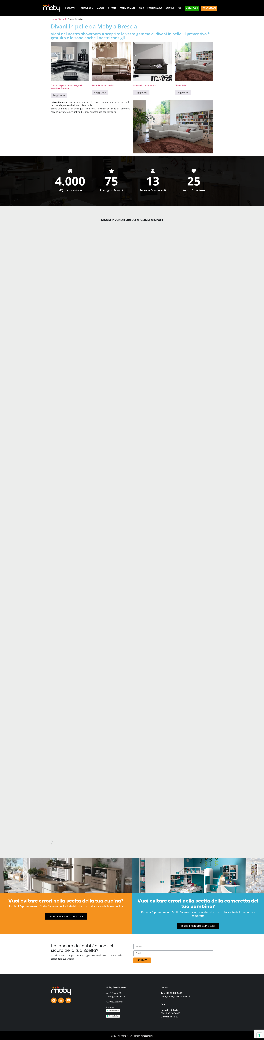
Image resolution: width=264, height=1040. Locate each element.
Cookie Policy (114, 1016)
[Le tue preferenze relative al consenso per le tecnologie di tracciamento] (259, 1035)
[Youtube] (68, 1000)
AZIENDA (170, 8)
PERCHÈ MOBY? (154, 8)
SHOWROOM (87, 8)
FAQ (180, 8)
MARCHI (101, 8)
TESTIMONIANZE (127, 8)
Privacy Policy (114, 1010)
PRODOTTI (70, 8)
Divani (62, 19)
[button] (132, 840)
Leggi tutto (59, 95)
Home (54, 19)
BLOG (141, 8)
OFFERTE (112, 8)
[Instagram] (61, 1000)
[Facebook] (54, 1000)
